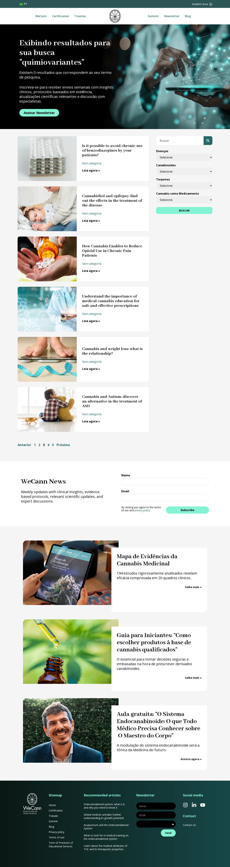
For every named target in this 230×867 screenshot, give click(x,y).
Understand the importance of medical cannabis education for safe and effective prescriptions (110, 301)
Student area (200, 4)
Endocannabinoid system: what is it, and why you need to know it (104, 805)
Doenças (162, 151)
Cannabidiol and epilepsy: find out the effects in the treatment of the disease (112, 201)
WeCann (41, 16)
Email (125, 491)
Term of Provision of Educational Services (61, 844)
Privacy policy (56, 832)
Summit (153, 16)
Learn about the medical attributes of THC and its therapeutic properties (105, 847)
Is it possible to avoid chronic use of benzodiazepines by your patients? (112, 150)
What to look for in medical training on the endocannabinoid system (106, 837)
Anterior (24, 445)
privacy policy (142, 510)
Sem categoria (91, 163)
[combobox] (180, 140)
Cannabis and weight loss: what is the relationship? (112, 351)
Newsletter (171, 16)
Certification (60, 16)
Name (125, 475)
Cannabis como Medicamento (177, 193)
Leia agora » (91, 170)
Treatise (80, 16)
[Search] (208, 140)
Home (52, 805)
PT (25, 4)
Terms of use (56, 837)
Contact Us (189, 825)
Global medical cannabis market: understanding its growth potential (104, 816)
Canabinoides (166, 165)
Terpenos (163, 179)
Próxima (63, 445)
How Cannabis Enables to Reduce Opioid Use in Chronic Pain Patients (112, 251)
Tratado (53, 816)
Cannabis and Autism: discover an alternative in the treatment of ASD (112, 401)
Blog (188, 16)
